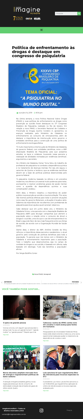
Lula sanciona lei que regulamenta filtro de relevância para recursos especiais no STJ (61, 375)
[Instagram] (41, 410)
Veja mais (6, 334)
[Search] (79, 13)
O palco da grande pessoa (14, 323)
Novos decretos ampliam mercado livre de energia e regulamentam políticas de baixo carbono (21, 375)
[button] (41, 29)
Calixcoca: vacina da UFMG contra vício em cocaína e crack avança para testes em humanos (60, 325)
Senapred (47, 274)
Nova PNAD (38, 274)
